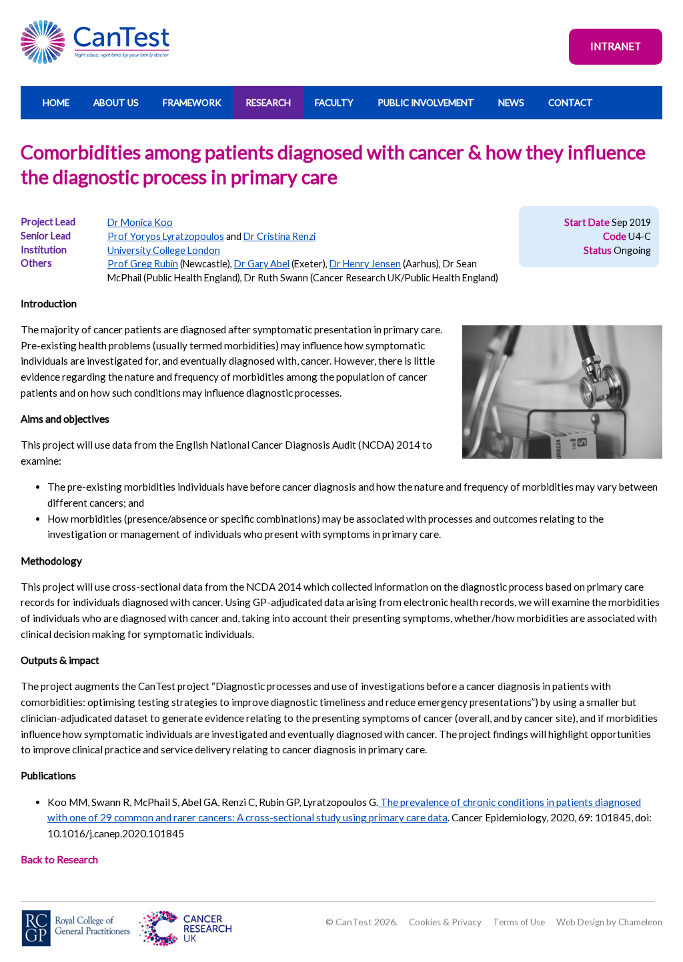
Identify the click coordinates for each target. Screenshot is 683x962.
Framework (192, 102)
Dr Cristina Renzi (279, 236)
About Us (116, 102)
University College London (163, 250)
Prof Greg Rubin (142, 263)
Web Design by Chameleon (609, 922)
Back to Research (59, 859)
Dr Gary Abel (261, 263)
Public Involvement (426, 102)
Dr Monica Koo (140, 222)
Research (268, 102)
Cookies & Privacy (445, 922)
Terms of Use (519, 922)
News (511, 102)
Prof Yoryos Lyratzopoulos (165, 236)
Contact (570, 102)
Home (56, 102)
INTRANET (615, 46)
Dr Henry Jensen (365, 263)
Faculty (334, 102)
